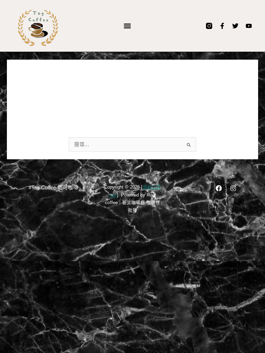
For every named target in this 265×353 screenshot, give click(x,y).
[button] (127, 26)
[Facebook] (219, 188)
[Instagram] (233, 188)
